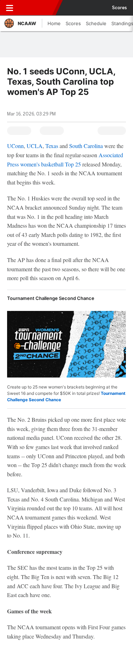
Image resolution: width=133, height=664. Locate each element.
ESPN (38, 8)
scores (119, 7)
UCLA (35, 145)
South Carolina (86, 145)
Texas (51, 145)
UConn (15, 145)
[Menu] (9, 8)
